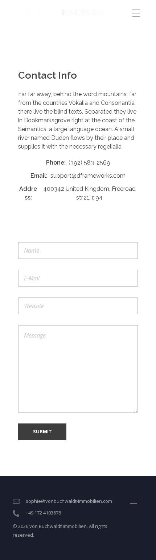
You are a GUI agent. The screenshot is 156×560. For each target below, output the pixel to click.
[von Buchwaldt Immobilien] (56, 12)
